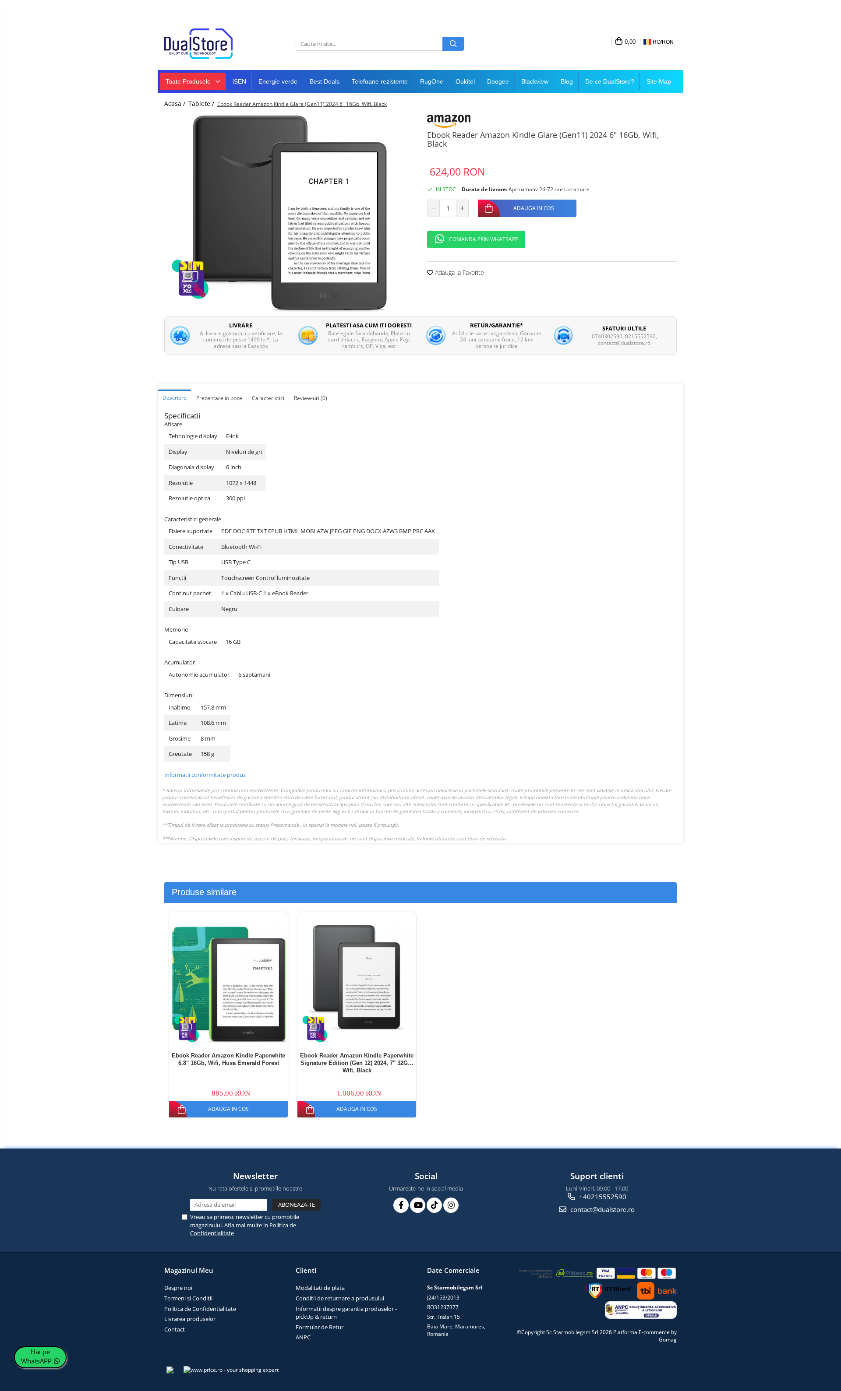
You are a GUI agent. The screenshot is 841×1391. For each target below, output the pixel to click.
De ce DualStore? (609, 81)
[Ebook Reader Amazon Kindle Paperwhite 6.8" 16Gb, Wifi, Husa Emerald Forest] (228, 984)
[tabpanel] (289, 213)
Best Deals (324, 81)
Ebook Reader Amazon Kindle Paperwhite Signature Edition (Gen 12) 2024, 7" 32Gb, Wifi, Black (356, 1063)
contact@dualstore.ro (602, 1209)
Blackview (534, 81)
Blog (567, 81)
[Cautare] (453, 44)
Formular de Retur (319, 1327)
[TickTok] (434, 1205)
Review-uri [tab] (310, 398)
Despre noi (178, 1288)
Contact (174, 1329)
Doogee (498, 81)
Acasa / (175, 103)
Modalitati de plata (320, 1288)
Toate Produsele (189, 81)
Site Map (659, 81)
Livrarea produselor (190, 1319)
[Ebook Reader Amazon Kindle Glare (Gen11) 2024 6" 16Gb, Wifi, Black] (289, 213)
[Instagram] (451, 1205)
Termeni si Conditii (188, 1298)
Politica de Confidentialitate (200, 1309)
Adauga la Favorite (458, 272)
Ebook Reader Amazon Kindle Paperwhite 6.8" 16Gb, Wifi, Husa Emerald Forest (228, 1059)
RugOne (431, 81)
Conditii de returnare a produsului (340, 1298)
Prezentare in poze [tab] (219, 398)
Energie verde (277, 81)
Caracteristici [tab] (268, 398)
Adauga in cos (533, 208)
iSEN (239, 81)
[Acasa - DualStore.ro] (208, 43)
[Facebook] (401, 1205)
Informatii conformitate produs (205, 775)
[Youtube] (417, 1205)
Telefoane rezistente (380, 81)
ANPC (303, 1337)
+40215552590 (601, 1196)
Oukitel (465, 81)
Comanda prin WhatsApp (483, 239)
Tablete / (202, 103)
